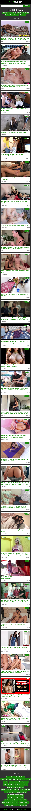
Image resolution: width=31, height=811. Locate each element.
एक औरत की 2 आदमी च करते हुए (15, 795)
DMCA (15, 809)
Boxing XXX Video (21, 792)
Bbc (11, 15)
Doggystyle (12, 12)
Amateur (4, 12)
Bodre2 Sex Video (6, 779)
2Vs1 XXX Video (25, 789)
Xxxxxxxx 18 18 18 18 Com (15, 797)
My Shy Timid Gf (24, 802)
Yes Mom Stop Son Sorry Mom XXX (15, 800)
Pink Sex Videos (9, 784)
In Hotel (5, 782)
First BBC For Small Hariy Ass (10, 789)
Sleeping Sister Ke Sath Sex (15, 787)
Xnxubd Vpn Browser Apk (9, 802)
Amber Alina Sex (9, 805)
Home (6, 809)
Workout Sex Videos (21, 784)
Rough (19, 12)
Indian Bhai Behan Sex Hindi (21, 779)
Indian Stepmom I (22, 782)
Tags (10, 809)
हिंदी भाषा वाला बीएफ (9, 792)
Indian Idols (12, 782)
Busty (7, 15)
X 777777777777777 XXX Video (15, 777)
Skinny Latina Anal (21, 805)
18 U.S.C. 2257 (22, 809)
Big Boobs (25, 12)
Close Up (23, 15)
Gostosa (16, 15)
